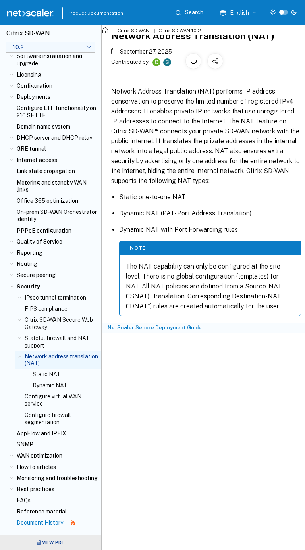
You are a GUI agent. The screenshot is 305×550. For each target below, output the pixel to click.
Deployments (33, 97)
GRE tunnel (31, 149)
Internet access (37, 160)
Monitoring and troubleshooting (57, 478)
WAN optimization (39, 455)
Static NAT (47, 374)
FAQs (24, 500)
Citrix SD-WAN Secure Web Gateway (59, 323)
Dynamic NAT (50, 385)
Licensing (29, 74)
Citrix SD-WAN (133, 30)
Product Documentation (85, 13)
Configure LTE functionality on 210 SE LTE (56, 111)
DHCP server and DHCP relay (54, 138)
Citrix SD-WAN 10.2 (179, 30)
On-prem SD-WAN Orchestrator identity (57, 215)
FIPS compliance (46, 309)
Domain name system (43, 126)
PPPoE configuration (44, 230)
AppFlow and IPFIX (41, 433)
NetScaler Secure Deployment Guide (155, 328)
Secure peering (36, 275)
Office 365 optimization (47, 201)
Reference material (42, 511)
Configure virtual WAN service (53, 400)
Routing (27, 264)
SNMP (25, 444)
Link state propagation (46, 171)
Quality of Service (39, 241)
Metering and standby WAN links (52, 186)
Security (28, 286)
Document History (40, 522)
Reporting (29, 253)
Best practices (35, 489)
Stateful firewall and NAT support (57, 341)
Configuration (34, 86)
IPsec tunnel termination (55, 297)
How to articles (36, 467)
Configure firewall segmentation (48, 418)
